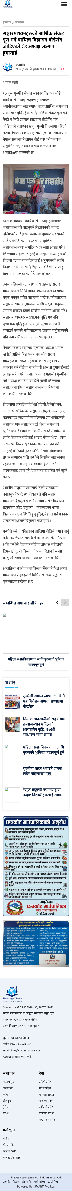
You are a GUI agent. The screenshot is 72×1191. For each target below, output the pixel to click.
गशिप (6, 1139)
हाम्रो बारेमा (40, 1182)
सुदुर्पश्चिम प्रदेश (47, 1119)
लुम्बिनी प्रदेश (46, 1107)
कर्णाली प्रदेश (46, 1113)
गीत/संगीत (9, 1145)
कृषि (5, 1094)
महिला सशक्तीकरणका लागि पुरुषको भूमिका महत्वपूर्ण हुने (36, 662)
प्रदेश (5, 1113)
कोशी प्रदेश (45, 1082)
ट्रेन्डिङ (6, 1107)
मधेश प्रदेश (45, 1088)
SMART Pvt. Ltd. (44, 1186)
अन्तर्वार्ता (8, 1088)
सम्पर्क (6, 1182)
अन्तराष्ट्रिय (8, 1082)
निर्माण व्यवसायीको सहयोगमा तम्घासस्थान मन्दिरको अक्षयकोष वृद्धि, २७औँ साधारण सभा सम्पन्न (44, 727)
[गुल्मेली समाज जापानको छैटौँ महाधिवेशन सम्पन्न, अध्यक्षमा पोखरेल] (12, 701)
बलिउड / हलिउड (12, 1157)
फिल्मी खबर (9, 1151)
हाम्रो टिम (53, 1182)
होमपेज (7, 22)
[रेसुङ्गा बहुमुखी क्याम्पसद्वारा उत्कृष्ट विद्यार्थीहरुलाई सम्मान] (12, 794)
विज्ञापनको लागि (22, 1182)
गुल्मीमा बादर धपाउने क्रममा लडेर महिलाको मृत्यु (42, 771)
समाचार (19, 22)
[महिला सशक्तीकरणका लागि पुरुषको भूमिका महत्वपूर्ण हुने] (36, 633)
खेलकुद (7, 1101)
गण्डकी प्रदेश (46, 1101)
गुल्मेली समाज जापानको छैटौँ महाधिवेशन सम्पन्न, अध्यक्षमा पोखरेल (44, 701)
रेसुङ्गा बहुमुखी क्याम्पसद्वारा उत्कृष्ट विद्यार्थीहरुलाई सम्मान (43, 792)
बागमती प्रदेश (46, 1094)
